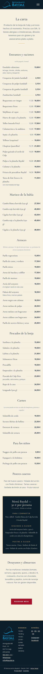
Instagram (35, 637)
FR (33, 634)
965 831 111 (7, 655)
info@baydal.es (8, 660)
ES (32, 631)
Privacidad (18, 671)
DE (39, 631)
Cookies (26, 671)
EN (35, 631)
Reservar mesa (21, 602)
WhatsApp (6, 657)
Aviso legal (34, 668)
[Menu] (38, 4)
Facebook (35, 640)
